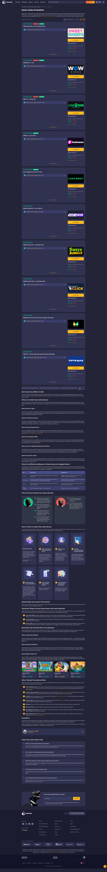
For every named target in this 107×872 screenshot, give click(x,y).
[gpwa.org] (55, 857)
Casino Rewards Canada (43, 823)
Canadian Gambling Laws (75, 829)
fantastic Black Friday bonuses (37, 715)
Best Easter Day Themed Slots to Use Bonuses (50, 388)
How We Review (73, 826)
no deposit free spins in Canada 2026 (35, 433)
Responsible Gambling (74, 831)
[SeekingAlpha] (70, 844)
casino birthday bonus (30, 688)
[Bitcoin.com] (27, 844)
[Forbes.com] (37, 844)
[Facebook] (29, 824)
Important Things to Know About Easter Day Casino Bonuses (24, 388)
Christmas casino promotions (62, 696)
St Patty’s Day (61, 700)
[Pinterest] (32, 824)
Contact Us (29, 863)
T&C (52, 863)
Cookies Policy (41, 863)
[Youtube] (23, 824)
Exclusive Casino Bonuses (44, 826)
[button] (26, 676)
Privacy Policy (47, 863)
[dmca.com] (24, 857)
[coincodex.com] (80, 844)
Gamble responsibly (55, 852)
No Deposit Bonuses (43, 831)
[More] (105, 866)
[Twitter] (26, 824)
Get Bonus (76, 40)
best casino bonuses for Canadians (48, 16)
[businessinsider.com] (48, 844)
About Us (24, 863)
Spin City (56, 823)
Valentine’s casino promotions (65, 692)
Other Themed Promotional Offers (69, 388)
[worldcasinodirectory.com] (59, 844)
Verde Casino (57, 826)
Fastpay (56, 831)
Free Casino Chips (42, 834)
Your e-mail (47, 798)
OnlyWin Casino (58, 829)
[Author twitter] (82, 731)
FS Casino (56, 834)
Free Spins (41, 829)
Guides (71, 823)
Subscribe (76, 798)
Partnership (35, 863)
